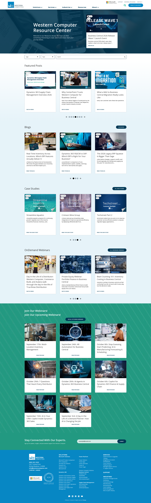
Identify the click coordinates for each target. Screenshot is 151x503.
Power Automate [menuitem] (83, 463)
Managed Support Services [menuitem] (110, 466)
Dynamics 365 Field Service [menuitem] (66, 481)
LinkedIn (72, 496)
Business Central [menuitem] (84, 472)
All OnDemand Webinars (117, 250)
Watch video (100, 109)
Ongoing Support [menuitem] (107, 465)
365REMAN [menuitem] (82, 475)
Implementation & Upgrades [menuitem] (110, 456)
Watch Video (30, 291)
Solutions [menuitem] (37, 7)
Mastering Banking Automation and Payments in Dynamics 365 (110, 278)
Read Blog (91, 45)
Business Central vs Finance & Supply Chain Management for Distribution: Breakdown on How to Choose (110, 96)
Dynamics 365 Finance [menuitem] (64, 482)
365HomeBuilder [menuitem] (83, 477)
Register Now (40, 355)
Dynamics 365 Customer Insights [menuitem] (67, 477)
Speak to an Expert (135, 5)
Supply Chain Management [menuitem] (86, 482)
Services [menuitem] (51, 7)
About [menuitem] (94, 7)
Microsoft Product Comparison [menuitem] (67, 460)
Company (32, 470)
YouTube (82, 496)
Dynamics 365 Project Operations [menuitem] (67, 484)
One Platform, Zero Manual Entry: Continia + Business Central (38, 279)
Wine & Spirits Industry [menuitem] (109, 490)
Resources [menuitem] (82, 7)
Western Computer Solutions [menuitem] (86, 470)
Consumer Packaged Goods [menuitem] (110, 478)
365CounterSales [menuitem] (83, 484)
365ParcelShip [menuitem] (82, 486)
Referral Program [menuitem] (129, 2)
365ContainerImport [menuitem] (84, 479)
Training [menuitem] (105, 458)
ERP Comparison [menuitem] (63, 462)
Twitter (75, 496)
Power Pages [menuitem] (82, 467)
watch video (30, 109)
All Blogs (121, 127)
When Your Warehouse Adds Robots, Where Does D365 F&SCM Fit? (74, 156)
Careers (37, 470)
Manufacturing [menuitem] (107, 483)
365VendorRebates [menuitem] (84, 487)
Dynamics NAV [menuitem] (62, 467)
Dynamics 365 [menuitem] (63, 472)
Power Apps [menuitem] (82, 462)
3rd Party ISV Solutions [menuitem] (64, 463)
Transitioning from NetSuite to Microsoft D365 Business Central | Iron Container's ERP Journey (40, 219)
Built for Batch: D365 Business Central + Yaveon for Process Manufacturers (75, 279)
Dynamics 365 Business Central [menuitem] (67, 475)
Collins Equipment (105, 215)
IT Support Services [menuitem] (108, 468)
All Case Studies (119, 188)
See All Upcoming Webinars (75, 319)
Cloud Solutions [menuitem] (107, 463)
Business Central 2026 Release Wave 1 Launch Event (101, 37)
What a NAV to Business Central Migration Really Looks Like (75, 95)
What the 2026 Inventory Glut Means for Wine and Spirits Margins (40, 156)
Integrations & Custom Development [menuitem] (109, 460)
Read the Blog (31, 171)
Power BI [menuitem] (81, 465)
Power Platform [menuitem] (83, 456)
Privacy (84, 500)
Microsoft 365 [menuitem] (62, 468)
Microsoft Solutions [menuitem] (64, 456)
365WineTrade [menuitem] (82, 474)
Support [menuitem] (120, 2)
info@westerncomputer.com (38, 468)
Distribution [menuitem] (106, 480)
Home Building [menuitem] (107, 487)
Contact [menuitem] (139, 2)
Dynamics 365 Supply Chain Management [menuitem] (66, 488)
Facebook (79, 496)
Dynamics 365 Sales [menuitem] (64, 486)
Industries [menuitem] (66, 7)
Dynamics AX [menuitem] (62, 465)
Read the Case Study (32, 232)
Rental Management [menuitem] (108, 489)
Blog (69, 496)
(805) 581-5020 (34, 462)
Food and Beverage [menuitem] (108, 482)
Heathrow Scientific (70, 215)
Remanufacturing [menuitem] (107, 485)
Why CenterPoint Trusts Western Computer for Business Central (37, 95)
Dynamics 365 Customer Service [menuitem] (67, 479)
